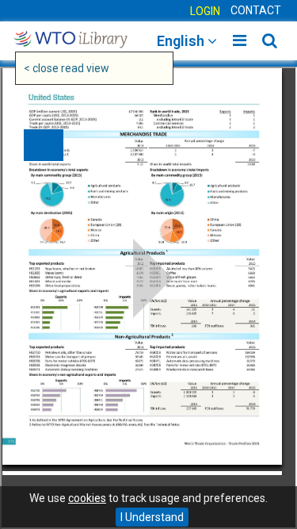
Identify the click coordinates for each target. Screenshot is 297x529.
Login (205, 11)
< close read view (66, 68)
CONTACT (255, 10)
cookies (87, 498)
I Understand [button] (152, 517)
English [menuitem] (182, 41)
